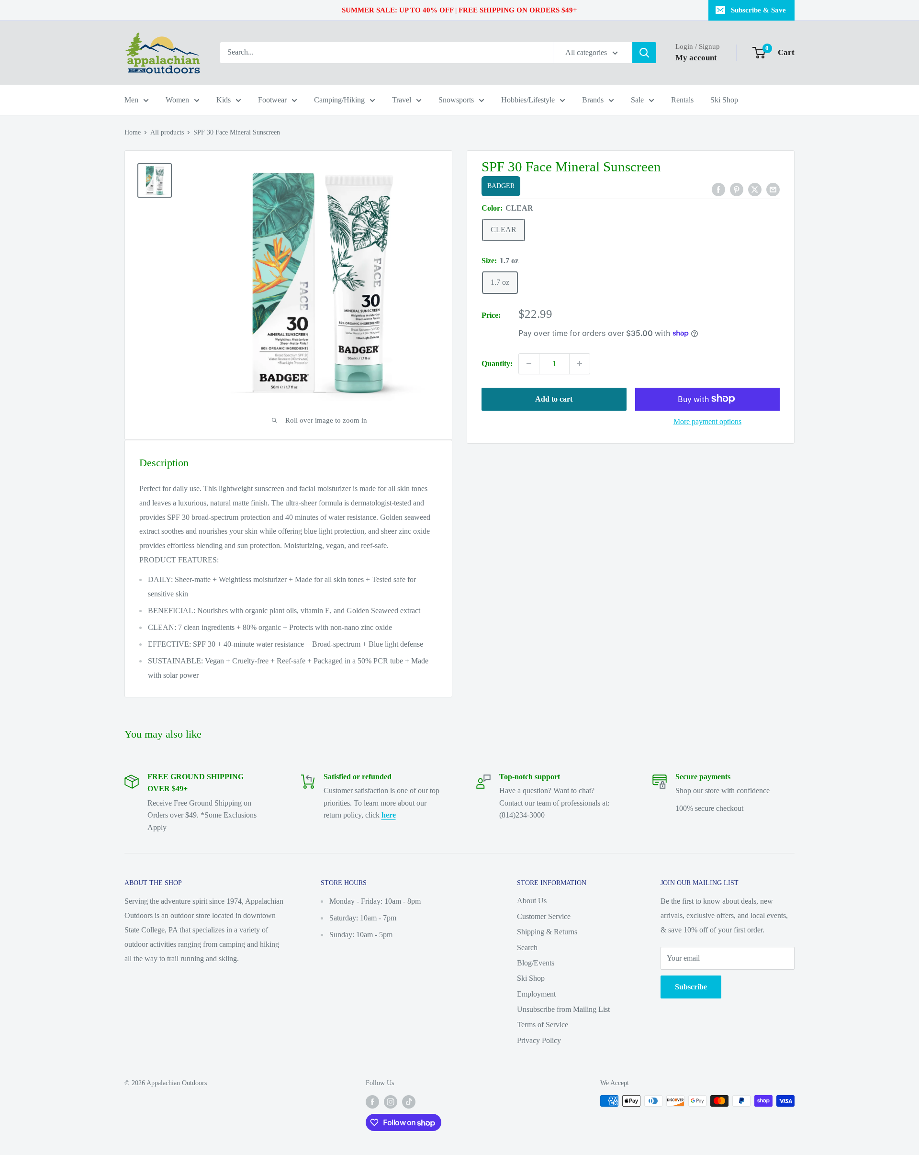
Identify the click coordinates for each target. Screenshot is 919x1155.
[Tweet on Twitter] (755, 188)
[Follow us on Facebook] (372, 1102)
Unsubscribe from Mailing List (563, 1009)
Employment (536, 994)
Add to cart (553, 398)
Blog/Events (535, 963)
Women (177, 100)
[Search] (644, 52)
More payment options (707, 421)
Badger (501, 186)
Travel (401, 100)
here (388, 815)
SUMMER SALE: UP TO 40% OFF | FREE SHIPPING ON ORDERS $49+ (459, 10)
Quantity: (497, 363)
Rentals (682, 100)
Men (131, 100)
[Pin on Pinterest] (736, 188)
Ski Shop (724, 100)
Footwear (272, 100)
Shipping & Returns (547, 932)
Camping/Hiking (339, 100)
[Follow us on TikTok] (408, 1102)
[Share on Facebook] (718, 188)
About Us (532, 901)
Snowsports (456, 100)
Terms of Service (542, 1024)
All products (167, 132)
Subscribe (691, 987)
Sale (637, 100)
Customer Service (544, 916)
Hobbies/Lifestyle (528, 100)
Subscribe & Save (758, 10)
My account (696, 57)
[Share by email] (773, 188)
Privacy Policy (539, 1040)
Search (527, 947)
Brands (593, 100)
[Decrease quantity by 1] (529, 363)
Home (132, 132)
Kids (223, 100)
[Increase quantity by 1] (580, 363)
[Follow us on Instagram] (390, 1102)
